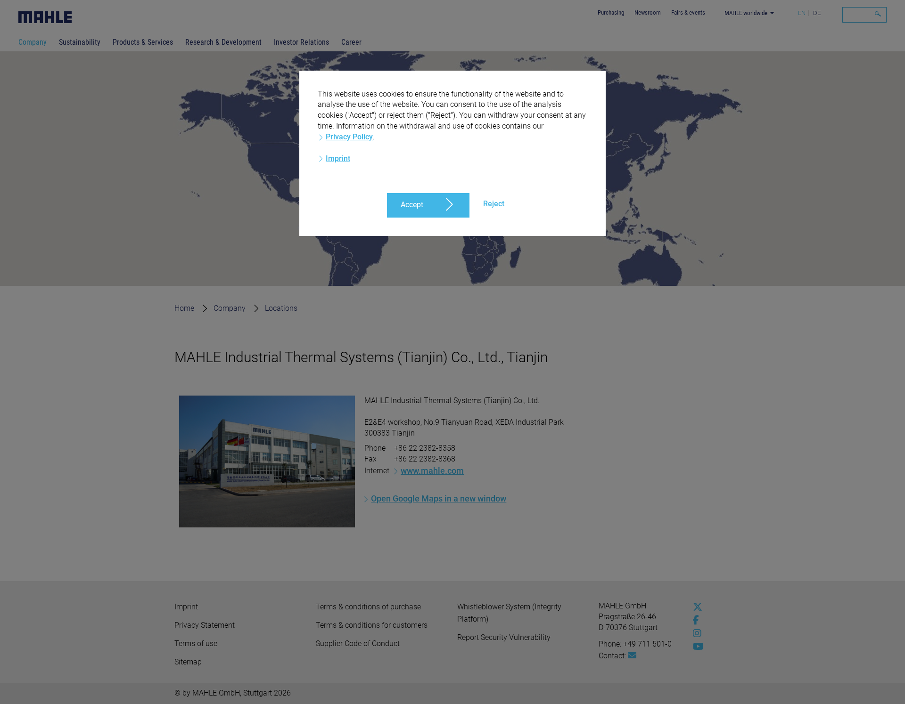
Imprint (338, 158)
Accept (412, 204)
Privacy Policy (349, 136)
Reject (493, 203)
